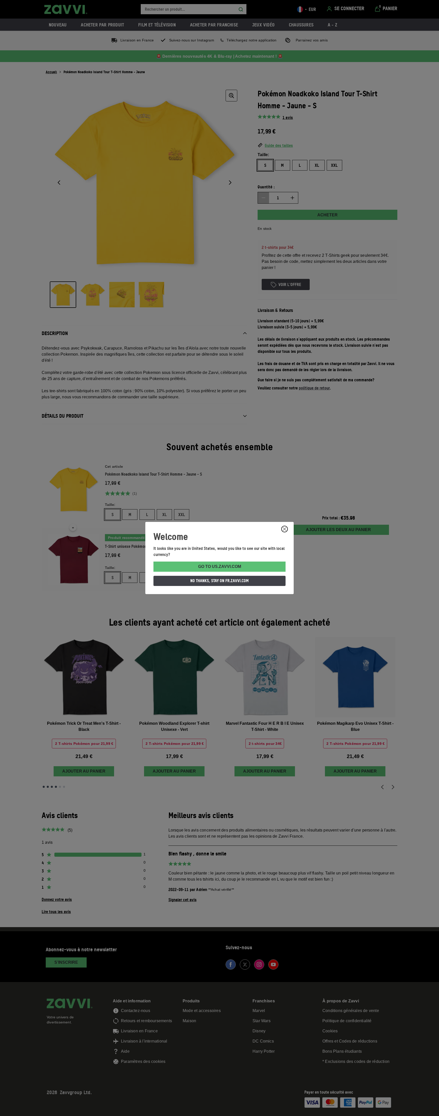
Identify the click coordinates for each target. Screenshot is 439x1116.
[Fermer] (284, 529)
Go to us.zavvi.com (219, 566)
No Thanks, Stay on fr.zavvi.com (219, 580)
